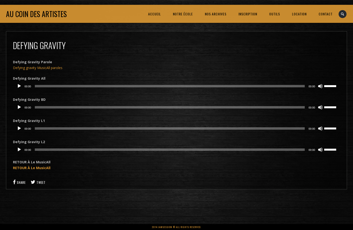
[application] (176, 86)
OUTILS (274, 13)
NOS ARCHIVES (215, 13)
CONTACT (326, 13)
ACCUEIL (154, 13)
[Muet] (320, 86)
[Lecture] (19, 86)
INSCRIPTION (247, 13)
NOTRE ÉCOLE (183, 13)
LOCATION (299, 13)
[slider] (331, 85)
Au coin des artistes (36, 13)
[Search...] (343, 14)
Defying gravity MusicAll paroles (37, 67)
